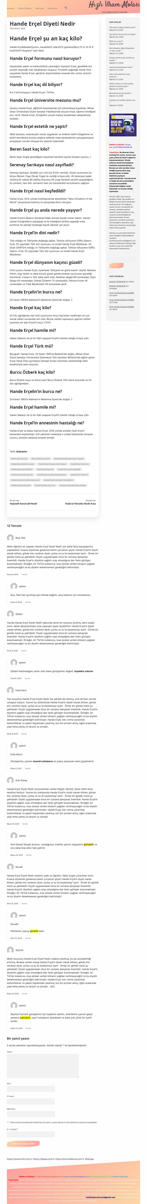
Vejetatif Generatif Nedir (23, 503)
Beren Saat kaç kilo (19, 459)
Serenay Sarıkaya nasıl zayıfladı (73, 485)
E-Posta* (10, 1096)
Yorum (9, 1052)
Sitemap (89, 1159)
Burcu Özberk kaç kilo (41, 459)
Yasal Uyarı (39, 8)
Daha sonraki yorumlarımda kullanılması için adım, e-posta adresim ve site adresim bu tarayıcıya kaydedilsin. (53, 1122)
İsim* (9, 1083)
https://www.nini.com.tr (19, 1159)
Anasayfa (10, 8)
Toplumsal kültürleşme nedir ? (121, 67)
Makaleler (21, 451)
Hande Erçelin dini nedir (20, 485)
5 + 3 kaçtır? (12, 1129)
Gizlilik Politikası (24, 8)
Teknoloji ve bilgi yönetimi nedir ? (122, 27)
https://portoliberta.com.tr (69, 1159)
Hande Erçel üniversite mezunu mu (25, 480)
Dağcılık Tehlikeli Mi (117, 281)
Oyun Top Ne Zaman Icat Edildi (121, 293)
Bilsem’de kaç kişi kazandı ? (120, 93)
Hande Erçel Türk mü (79, 475)
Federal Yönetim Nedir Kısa (80, 503)
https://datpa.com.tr (44, 1159)
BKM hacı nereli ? (116, 41)
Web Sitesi (11, 1109)
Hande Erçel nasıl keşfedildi (69, 469)
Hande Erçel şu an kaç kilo (22, 475)
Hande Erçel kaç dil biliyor (21, 469)
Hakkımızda (52, 8)
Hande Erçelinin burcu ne (45, 485)
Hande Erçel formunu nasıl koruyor (52, 464)
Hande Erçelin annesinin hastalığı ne (58, 480)
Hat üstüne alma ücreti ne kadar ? (122, 34)
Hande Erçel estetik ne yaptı (22, 464)
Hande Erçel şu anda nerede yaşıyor (51, 475)
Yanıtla (24, 574)
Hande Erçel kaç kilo (45, 469)
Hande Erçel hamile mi (80, 464)
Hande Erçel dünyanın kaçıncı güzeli (68, 459)
